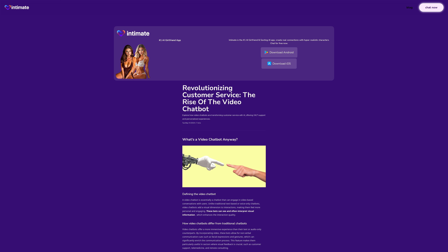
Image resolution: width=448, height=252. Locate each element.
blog (409, 7)
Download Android (282, 52)
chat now (431, 7)
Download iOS (282, 63)
